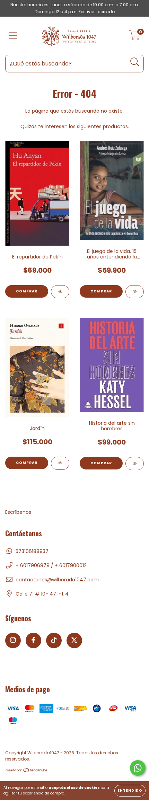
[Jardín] (60, 463)
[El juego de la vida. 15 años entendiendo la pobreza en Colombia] (134, 291)
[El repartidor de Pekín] (60, 291)
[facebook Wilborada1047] (33, 640)
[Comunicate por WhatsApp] (138, 768)
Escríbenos (18, 512)
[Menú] (13, 35)
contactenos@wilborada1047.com (57, 579)
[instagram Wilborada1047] (13, 640)
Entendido (129, 790)
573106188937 (32, 551)
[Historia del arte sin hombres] (134, 463)
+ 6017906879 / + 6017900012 (51, 565)
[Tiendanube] (27, 771)
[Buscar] (135, 62)
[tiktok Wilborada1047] (54, 640)
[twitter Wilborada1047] (74, 640)
